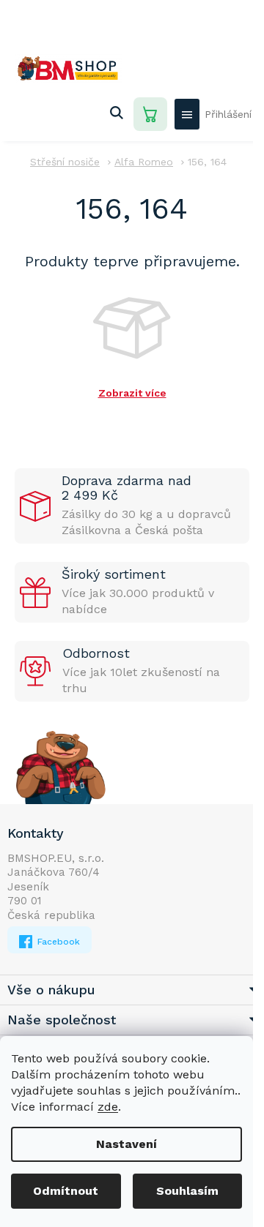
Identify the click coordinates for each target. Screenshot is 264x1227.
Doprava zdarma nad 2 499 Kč (126, 488)
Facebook (57, 942)
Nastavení (126, 1144)
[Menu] (187, 114)
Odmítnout (65, 1191)
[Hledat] (116, 114)
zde (108, 1107)
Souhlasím (187, 1191)
